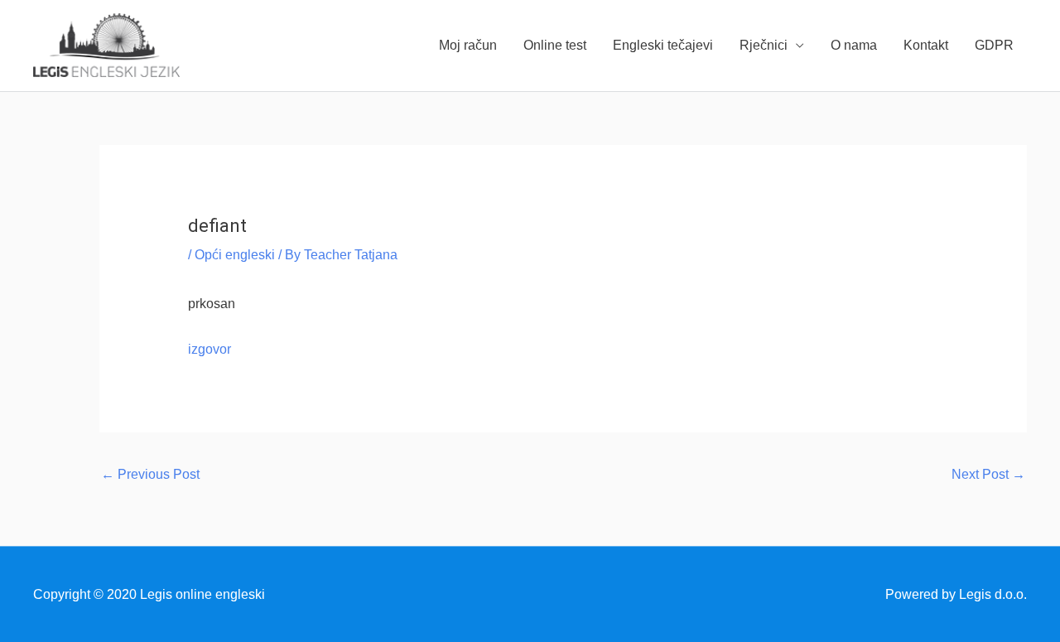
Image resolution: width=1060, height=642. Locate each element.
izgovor (209, 349)
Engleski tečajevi (663, 45)
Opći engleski (235, 255)
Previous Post (150, 474)
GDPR (994, 45)
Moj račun (468, 45)
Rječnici (764, 45)
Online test (554, 45)
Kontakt (925, 45)
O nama (854, 45)
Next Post (988, 474)
